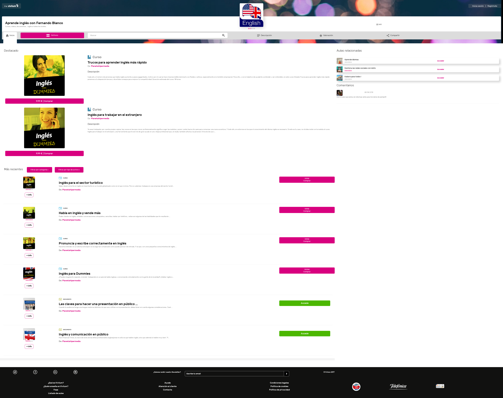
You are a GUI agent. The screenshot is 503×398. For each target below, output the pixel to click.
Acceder (440, 61)
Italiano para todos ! (353, 77)
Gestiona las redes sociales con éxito (360, 68)
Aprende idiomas (352, 60)
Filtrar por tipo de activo (68, 170)
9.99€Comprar (307, 179)
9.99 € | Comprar (44, 101)
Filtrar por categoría (39, 170)
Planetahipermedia (100, 66)
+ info (29, 195)
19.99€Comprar (307, 270)
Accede (304, 303)
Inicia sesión (478, 6)
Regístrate (492, 6)
